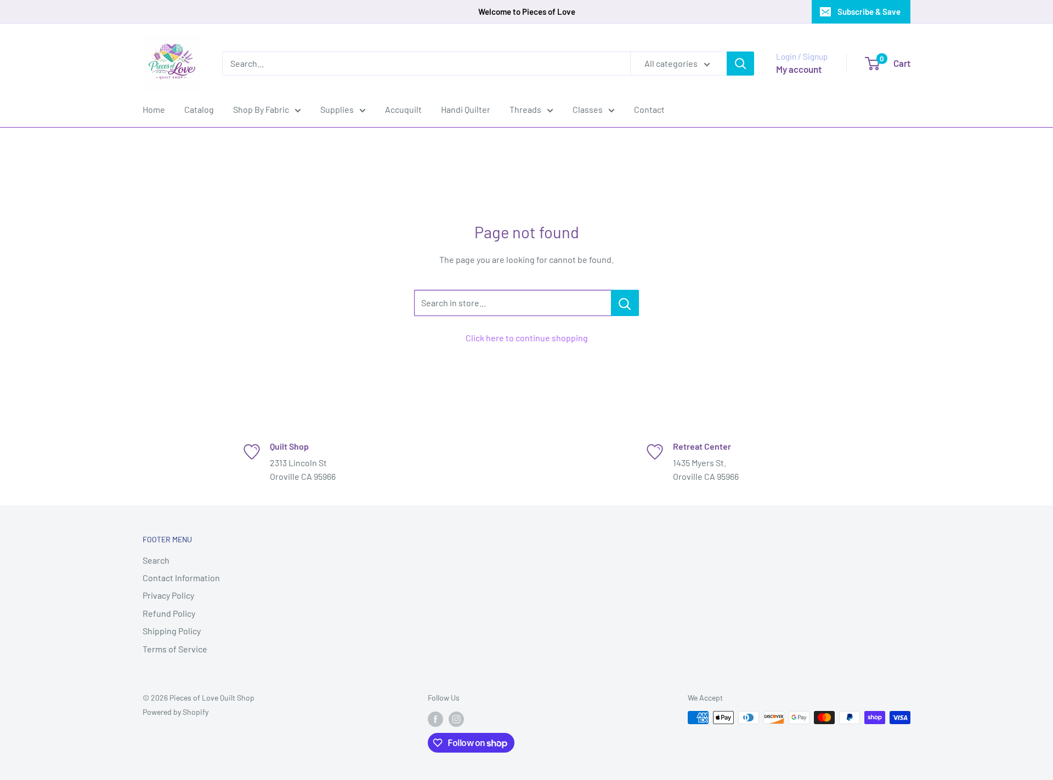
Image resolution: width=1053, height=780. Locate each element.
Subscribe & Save (869, 11)
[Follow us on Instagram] (456, 718)
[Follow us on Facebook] (435, 718)
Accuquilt (403, 109)
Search (156, 560)
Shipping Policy (172, 631)
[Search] (740, 63)
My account (799, 69)
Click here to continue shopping (527, 337)
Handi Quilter (465, 109)
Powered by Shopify (175, 711)
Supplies (337, 109)
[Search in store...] (625, 303)
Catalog (199, 109)
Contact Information (181, 577)
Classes (588, 109)
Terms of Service (175, 649)
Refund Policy (169, 613)
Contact (649, 109)
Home (154, 109)
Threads (525, 109)
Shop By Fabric (261, 109)
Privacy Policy (168, 595)
